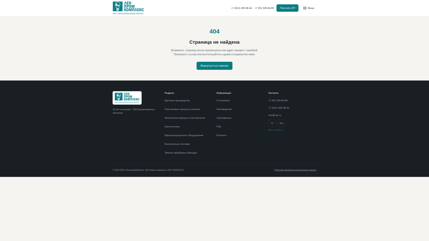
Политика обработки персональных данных (295, 170)
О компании (223, 100)
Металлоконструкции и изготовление (185, 117)
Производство (224, 109)
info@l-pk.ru (274, 115)
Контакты (222, 135)
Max (282, 123)
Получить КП (287, 8)
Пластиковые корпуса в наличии (182, 109)
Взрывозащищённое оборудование (184, 135)
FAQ (219, 126)
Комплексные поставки (177, 144)
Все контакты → (277, 130)
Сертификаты (224, 117)
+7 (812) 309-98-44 (241, 8)
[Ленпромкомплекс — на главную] (128, 8)
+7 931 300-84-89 (264, 8)
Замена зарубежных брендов (181, 152)
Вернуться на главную (214, 65)
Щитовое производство (177, 100)
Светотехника (172, 126)
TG (272, 123)
